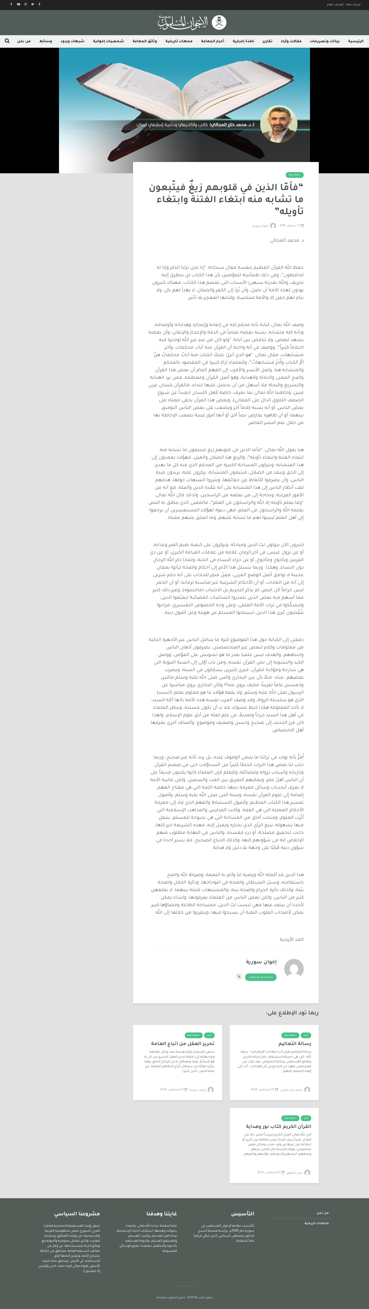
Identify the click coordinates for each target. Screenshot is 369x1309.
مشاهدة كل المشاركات (261, 977)
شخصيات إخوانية (108, 42)
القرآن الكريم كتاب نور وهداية (278, 1127)
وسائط (45, 42)
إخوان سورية (260, 226)
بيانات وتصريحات (325, 42)
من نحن (24, 42)
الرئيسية (355, 42)
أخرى (306, 1035)
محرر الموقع (295, 1173)
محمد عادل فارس (291, 1090)
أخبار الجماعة (212, 42)
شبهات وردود (72, 42)
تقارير (267, 42)
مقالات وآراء (291, 42)
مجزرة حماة (353, 4)
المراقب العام (335, 4)
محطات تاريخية (179, 42)
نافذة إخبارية (243, 42)
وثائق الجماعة (145, 42)
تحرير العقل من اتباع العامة (183, 1044)
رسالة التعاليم (294, 1044)
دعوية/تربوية (294, 175)
